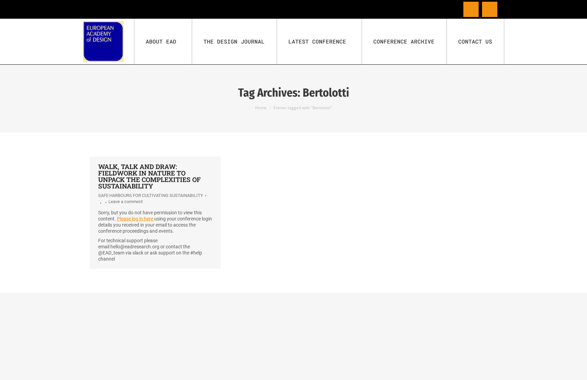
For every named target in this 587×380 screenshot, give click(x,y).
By (99, 203)
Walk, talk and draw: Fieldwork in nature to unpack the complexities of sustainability (149, 176)
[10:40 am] (104, 202)
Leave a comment (125, 201)
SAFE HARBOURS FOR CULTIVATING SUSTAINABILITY (150, 195)
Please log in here (135, 218)
